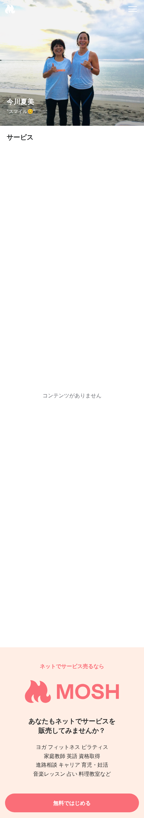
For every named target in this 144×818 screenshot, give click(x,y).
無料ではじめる (72, 803)
